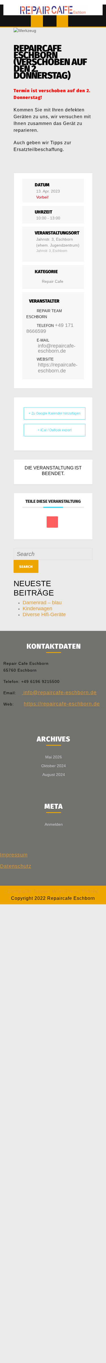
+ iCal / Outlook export (55, 430)
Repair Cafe (52, 281)
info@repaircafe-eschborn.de (56, 348)
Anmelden (54, 824)
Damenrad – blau (42, 602)
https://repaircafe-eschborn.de (57, 368)
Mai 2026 (53, 757)
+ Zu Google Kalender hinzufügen (55, 413)
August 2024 (53, 774)
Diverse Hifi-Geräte (44, 614)
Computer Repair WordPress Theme (53, 891)
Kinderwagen (37, 608)
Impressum (14, 855)
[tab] (37, 21)
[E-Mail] (52, 522)
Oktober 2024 (53, 766)
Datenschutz (15, 866)
